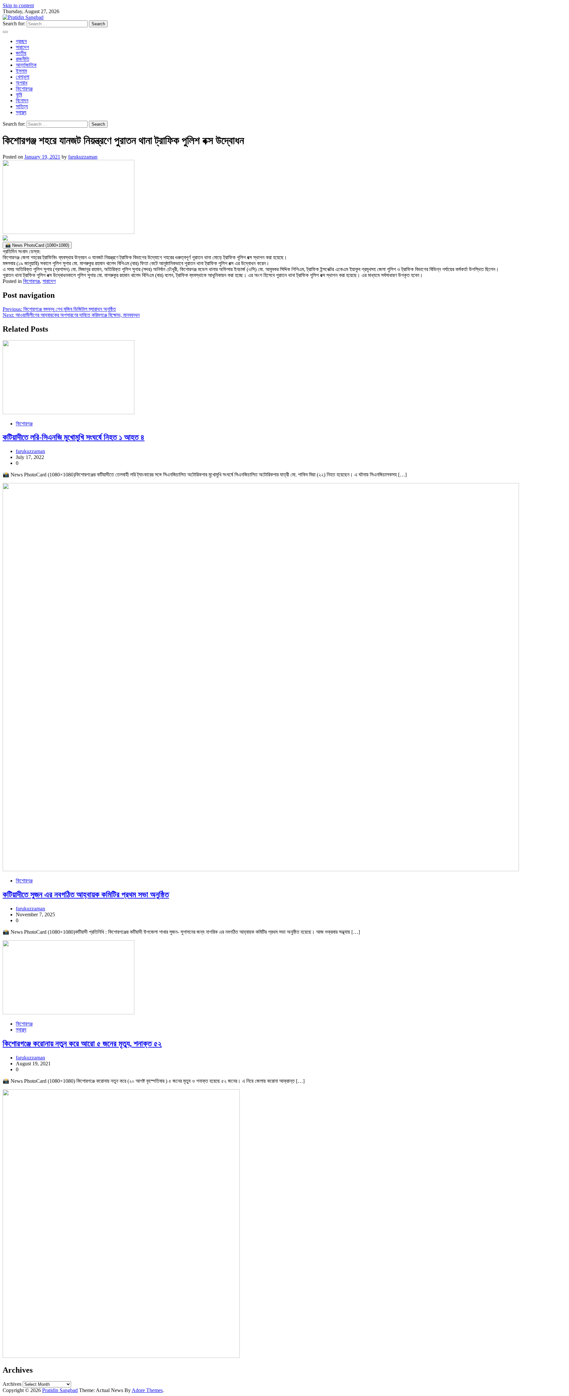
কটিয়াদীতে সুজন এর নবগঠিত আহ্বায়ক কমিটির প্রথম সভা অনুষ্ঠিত (86, 894)
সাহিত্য (22, 106)
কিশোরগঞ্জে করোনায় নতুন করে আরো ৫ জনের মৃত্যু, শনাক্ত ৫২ (82, 1043)
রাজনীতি (22, 59)
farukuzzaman (82, 157)
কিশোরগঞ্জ (24, 88)
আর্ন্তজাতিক (26, 65)
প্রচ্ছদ (21, 41)
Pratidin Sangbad (60, 1390)
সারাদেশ (22, 47)
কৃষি (19, 94)
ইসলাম (21, 71)
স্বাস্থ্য (21, 112)
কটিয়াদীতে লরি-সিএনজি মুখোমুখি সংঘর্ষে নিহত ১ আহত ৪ (74, 437)
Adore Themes (147, 1390)
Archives (12, 1384)
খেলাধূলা (22, 77)
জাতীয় (21, 53)
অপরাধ (21, 83)
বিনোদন (22, 100)
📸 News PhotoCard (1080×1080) (37, 245)
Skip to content (18, 5)
